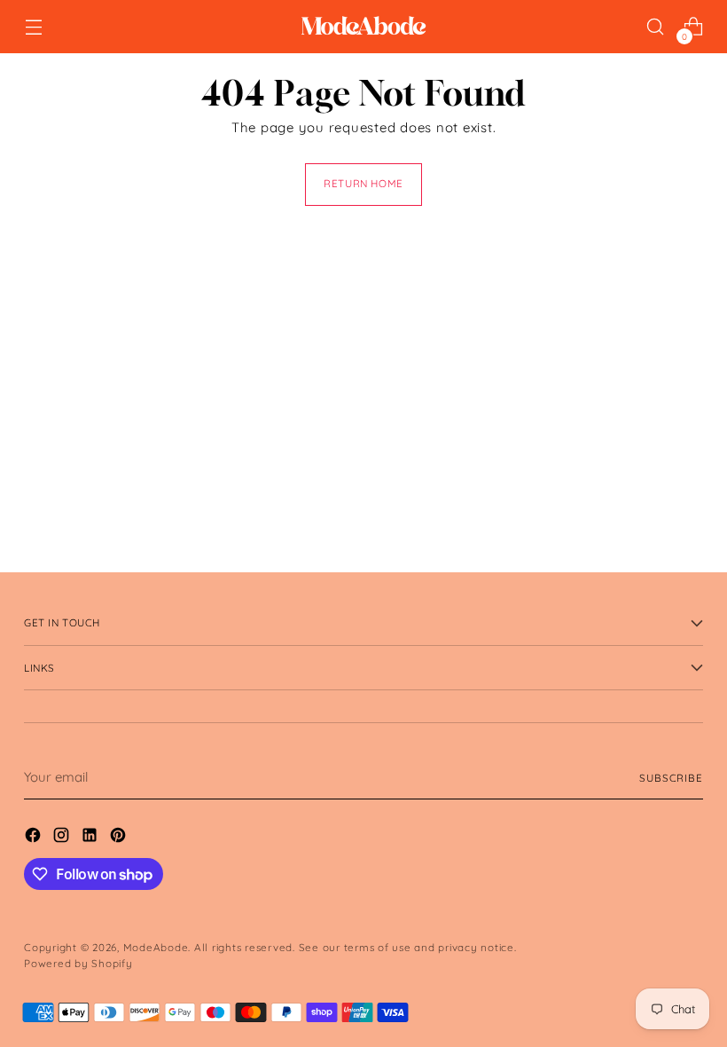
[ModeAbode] (363, 27)
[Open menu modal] (33, 27)
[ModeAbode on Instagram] (63, 838)
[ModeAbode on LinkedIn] (91, 838)
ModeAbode (156, 947)
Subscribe (671, 777)
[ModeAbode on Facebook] (34, 838)
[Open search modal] (655, 27)
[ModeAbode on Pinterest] (119, 838)
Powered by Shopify (78, 963)
